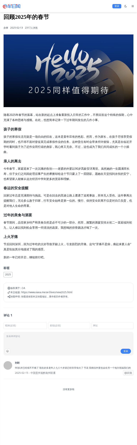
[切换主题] (125, 6)
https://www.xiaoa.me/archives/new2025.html (46, 292)
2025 (8, 274)
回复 (129, 372)
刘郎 (17, 362)
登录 (117, 6)
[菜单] (133, 6)
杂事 (6, 27)
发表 (125, 351)
